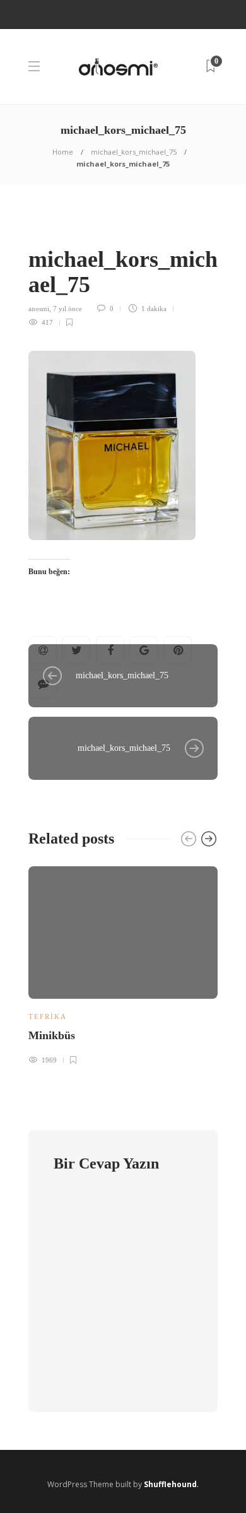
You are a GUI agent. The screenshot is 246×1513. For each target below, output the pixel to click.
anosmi (38, 308)
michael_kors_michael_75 (134, 151)
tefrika (47, 1016)
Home (62, 151)
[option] (123, 963)
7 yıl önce (67, 308)
